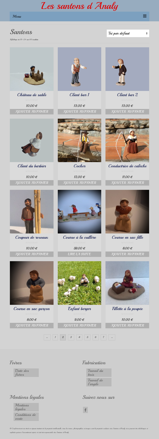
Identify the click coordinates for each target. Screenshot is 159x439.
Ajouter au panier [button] (31, 112)
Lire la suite (79, 254)
